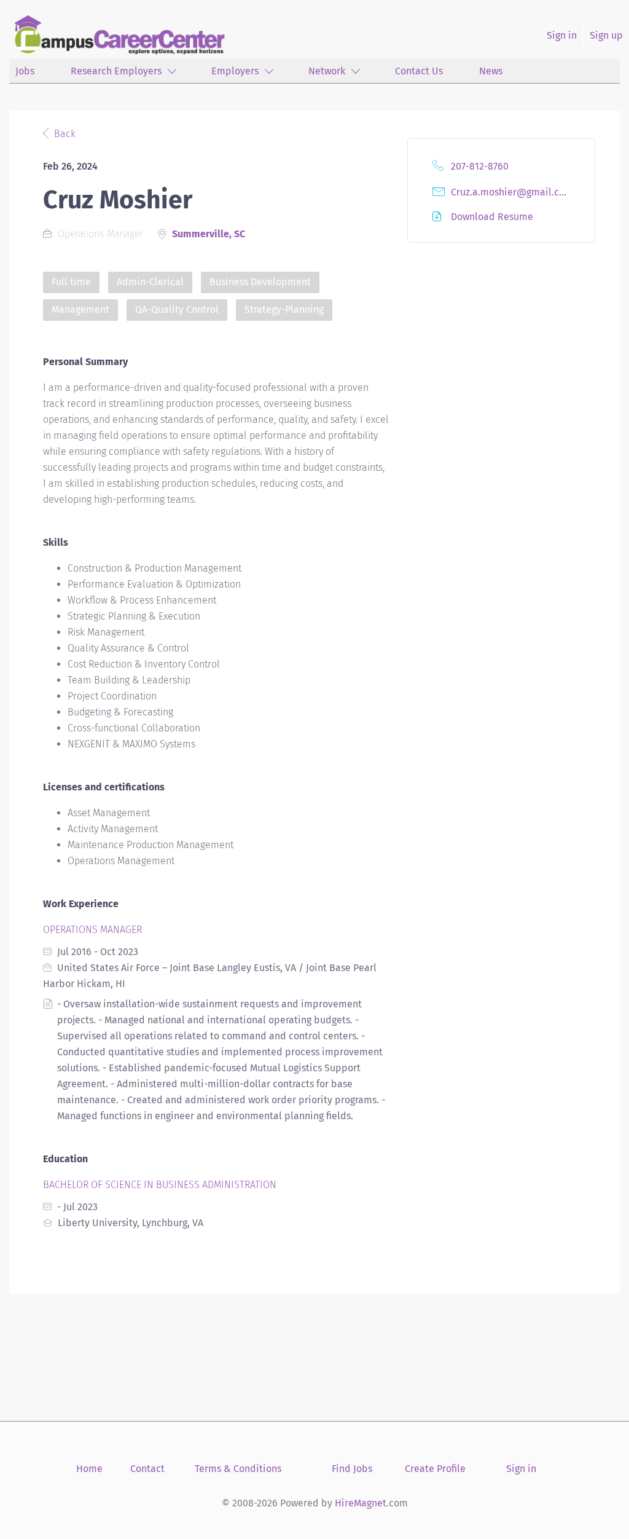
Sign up (606, 35)
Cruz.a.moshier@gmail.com (512, 192)
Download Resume (492, 216)
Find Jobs (352, 1468)
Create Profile (435, 1468)
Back (64, 134)
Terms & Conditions (238, 1468)
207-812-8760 (480, 166)
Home (89, 1468)
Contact (147, 1468)
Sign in (562, 35)
